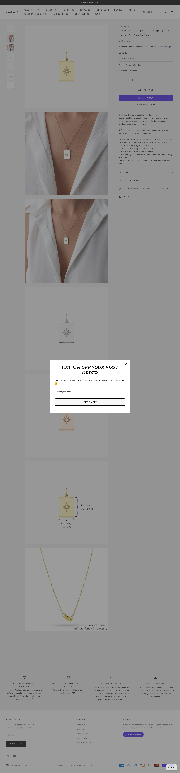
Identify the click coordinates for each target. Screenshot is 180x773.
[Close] (126, 363)
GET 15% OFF (90, 402)
